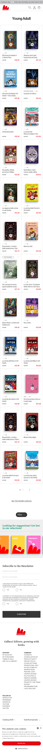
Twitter (6, 708)
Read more (10, 738)
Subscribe (21, 614)
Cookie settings (30, 663)
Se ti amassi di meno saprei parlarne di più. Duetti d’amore (9, 285)
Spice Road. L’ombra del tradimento (10, 324)
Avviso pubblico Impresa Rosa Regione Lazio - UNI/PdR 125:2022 (30, 671)
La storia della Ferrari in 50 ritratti (32, 209)
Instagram (7, 700)
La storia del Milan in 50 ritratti (32, 362)
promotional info (31, 665)
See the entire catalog (21, 501)
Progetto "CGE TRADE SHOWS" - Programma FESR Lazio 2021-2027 (32, 685)
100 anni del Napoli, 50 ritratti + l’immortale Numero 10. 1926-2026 (10, 94)
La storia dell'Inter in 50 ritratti (10, 362)
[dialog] (21, 739)
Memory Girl (28, 246)
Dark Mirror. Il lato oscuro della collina (30, 171)
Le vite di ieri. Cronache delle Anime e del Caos (32, 285)
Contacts (28, 655)
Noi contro (27, 323)
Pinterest (6, 706)
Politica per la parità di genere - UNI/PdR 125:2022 (30, 678)
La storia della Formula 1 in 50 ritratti (10, 476)
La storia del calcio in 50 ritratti (10, 400)
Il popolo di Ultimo (30, 93)
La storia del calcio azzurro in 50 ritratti (30, 476)
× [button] (40, 728)
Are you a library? (10, 661)
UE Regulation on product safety (31, 658)
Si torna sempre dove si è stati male (32, 400)
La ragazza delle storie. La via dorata (10, 209)
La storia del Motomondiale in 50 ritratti (31, 133)
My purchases (8, 657)
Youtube (6, 704)
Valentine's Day (21, 539)
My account (7, 655)
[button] (21, 748)
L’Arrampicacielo (8, 132)
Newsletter (7, 698)
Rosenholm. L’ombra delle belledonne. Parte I (10, 438)
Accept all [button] (21, 743)
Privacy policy (30, 661)
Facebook (6, 702)
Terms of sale (8, 659)
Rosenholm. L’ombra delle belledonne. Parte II (10, 247)
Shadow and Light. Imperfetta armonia (30, 56)
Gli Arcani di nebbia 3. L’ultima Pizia (9, 56)
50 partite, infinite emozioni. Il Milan (8, 171)
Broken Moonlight (30, 437)
